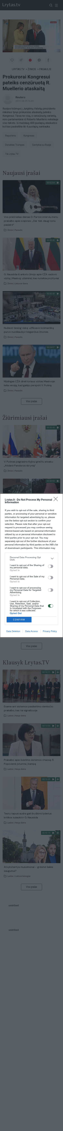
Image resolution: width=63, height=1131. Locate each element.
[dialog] (31, 565)
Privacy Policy (50, 631)
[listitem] (31, 558)
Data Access (31, 631)
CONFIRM (19, 619)
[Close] (57, 500)
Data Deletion (13, 631)
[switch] (50, 566)
